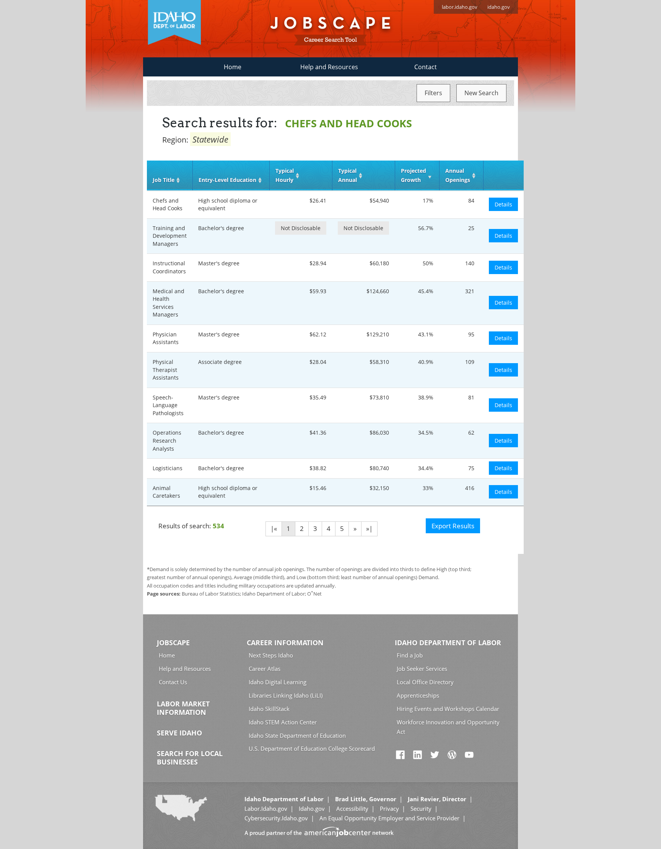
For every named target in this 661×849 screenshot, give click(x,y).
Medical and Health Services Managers (168, 302)
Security (420, 808)
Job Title (163, 179)
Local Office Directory (425, 682)
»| (369, 528)
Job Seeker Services (422, 668)
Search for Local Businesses (190, 757)
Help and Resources (329, 67)
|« (273, 528)
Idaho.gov (312, 808)
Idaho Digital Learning (277, 682)
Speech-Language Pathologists (168, 405)
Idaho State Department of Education (297, 735)
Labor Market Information (183, 708)
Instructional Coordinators (169, 267)
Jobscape (173, 642)
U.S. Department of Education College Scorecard (312, 748)
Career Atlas (264, 668)
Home (232, 67)
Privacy (389, 808)
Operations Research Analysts (167, 440)
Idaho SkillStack (269, 709)
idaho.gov (498, 6)
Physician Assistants (166, 338)
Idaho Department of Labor (448, 642)
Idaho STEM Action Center (283, 722)
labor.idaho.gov (459, 6)
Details (503, 204)
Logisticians (167, 468)
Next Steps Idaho (271, 655)
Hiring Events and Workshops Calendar (448, 709)
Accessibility (352, 808)
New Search (481, 93)
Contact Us (173, 682)
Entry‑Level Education (227, 179)
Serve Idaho (179, 732)
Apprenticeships (418, 695)
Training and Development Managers (170, 235)
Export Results (452, 525)
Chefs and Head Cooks (167, 204)
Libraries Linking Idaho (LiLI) (285, 695)
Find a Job (410, 655)
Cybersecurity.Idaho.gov (276, 818)
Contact (425, 67)
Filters (433, 93)
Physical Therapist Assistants (166, 369)
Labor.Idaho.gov (265, 808)
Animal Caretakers (166, 492)
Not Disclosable (301, 228)
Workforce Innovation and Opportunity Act (448, 726)
